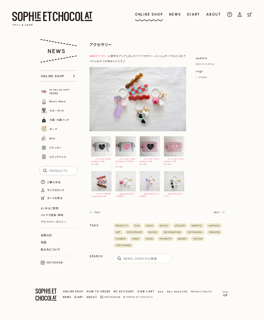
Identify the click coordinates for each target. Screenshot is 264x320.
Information (172, 232)
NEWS (67, 297)
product (203, 77)
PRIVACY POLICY (201, 291)
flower (121, 238)
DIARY (78, 297)
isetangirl (194, 232)
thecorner (123, 245)
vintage (214, 225)
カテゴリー (98, 56)
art (118, 232)
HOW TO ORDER (98, 291)
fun (137, 225)
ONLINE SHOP (73, 291)
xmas (135, 238)
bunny (182, 238)
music (164, 225)
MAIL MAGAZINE (177, 291)
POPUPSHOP (134, 232)
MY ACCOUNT (123, 291)
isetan (197, 238)
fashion (214, 232)
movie (153, 232)
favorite (166, 238)
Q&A (161, 291)
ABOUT (91, 297)
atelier (180, 225)
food (149, 238)
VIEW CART (145, 291)
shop (149, 225)
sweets (197, 225)
